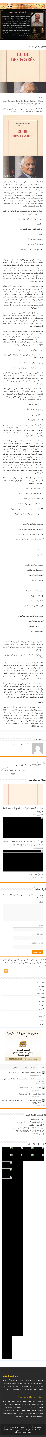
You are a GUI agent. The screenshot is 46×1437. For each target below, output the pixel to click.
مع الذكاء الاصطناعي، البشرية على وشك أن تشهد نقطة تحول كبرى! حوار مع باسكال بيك (23, 843)
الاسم (40, 925)
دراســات (42, 989)
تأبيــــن (42, 1023)
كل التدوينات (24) (39, 1133)
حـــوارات (42, 1001)
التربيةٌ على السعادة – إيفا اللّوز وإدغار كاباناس (29, 1127)
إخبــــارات (42, 1012)
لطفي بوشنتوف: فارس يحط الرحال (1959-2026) (24, 1072)
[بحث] (6, 971)
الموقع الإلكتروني (37, 942)
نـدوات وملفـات (40, 993)
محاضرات (42, 997)
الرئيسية (41, 46)
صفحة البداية (40, 982)
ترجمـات (34, 46)
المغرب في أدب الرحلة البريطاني (29, 1087)
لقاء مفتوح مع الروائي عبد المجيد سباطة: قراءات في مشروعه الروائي (23, 1080)
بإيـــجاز (42, 1019)
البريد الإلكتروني (37, 934)
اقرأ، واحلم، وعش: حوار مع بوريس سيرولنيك (29, 1130)
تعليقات (24, 1067)
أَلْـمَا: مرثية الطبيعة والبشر (35, 1119)
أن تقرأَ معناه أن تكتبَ (34, 874)
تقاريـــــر (42, 1008)
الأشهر (33, 1067)
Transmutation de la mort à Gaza (30, 1094)
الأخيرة (41, 1067)
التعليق (40, 902)
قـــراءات (42, 986)
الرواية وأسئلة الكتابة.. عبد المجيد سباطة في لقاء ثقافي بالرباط (21, 1101)
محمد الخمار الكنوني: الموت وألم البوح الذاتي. (17, 770)
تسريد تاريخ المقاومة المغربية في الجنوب (30, 1122)
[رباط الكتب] (23, 6)
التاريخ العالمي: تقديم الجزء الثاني (28, 763)
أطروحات (42, 1004)
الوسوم (15, 1067)
